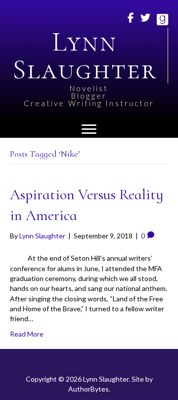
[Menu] (89, 129)
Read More (27, 334)
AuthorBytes (88, 389)
